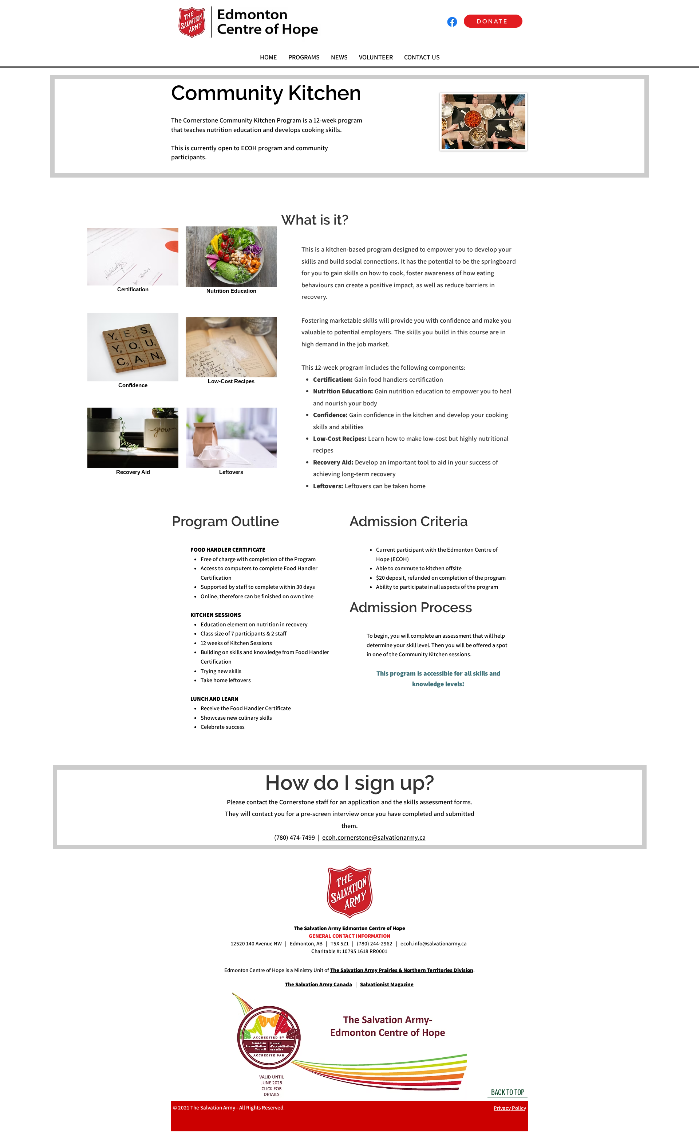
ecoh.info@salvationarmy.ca (434, 943)
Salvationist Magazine (387, 984)
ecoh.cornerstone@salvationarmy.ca (374, 837)
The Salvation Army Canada (318, 984)
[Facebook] (452, 21)
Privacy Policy (510, 1107)
